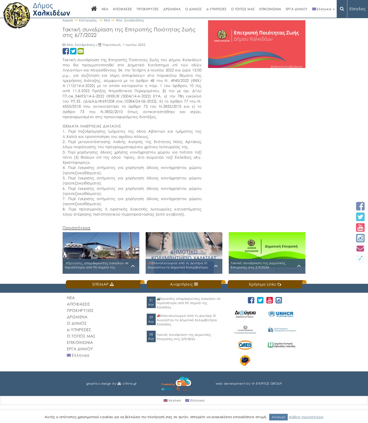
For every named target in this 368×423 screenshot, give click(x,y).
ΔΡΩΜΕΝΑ (172, 9)
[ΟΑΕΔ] (246, 345)
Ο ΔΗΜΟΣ (193, 9)
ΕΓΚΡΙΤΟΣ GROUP (269, 383)
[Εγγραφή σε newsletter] (360, 248)
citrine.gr (129, 383)
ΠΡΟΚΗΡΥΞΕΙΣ (148, 9)
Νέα (107, 20)
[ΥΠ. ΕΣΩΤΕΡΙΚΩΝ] (246, 329)
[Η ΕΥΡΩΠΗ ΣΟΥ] (246, 360)
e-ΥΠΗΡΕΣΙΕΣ (216, 9)
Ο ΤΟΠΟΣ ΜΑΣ (243, 9)
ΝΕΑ (105, 9)
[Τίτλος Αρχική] (94, 9)
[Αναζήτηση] (342, 9)
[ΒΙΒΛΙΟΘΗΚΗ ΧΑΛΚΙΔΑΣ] (282, 345)
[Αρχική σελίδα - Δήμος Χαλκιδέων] (36, 15)
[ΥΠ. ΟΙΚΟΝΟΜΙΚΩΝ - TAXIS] (282, 329)
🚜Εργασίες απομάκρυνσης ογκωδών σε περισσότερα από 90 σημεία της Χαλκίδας (188, 303)
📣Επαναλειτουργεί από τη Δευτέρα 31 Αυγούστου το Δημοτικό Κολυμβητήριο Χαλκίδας (187, 320)
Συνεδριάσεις (134, 20)
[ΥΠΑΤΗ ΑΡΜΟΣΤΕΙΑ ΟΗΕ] (282, 314)
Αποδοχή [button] (278, 417)
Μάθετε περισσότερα (306, 417)
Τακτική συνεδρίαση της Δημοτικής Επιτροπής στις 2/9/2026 (184, 337)
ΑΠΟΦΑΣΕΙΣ (122, 9)
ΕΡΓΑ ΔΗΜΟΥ (297, 9)
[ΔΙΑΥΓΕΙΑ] (246, 314)
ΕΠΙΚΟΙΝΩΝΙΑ (270, 9)
